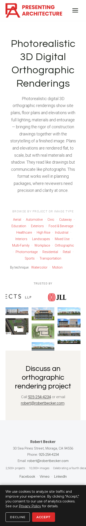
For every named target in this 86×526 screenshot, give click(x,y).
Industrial (61, 232)
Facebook (27, 476)
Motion (57, 267)
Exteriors (37, 226)
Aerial (17, 219)
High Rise (43, 232)
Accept (43, 517)
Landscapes (41, 239)
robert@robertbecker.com (42, 403)
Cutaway (65, 219)
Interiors (21, 239)
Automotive (34, 219)
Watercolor (39, 267)
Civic (50, 219)
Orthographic (64, 245)
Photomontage (27, 252)
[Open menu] (75, 10)
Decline (17, 517)
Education (18, 226)
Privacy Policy (30, 506)
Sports (30, 258)
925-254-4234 (39, 396)
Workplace (42, 245)
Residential (50, 252)
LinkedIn (60, 476)
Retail (67, 252)
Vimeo (45, 476)
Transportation (50, 258)
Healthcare (24, 232)
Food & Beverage (61, 226)
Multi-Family (21, 245)
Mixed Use (62, 239)
